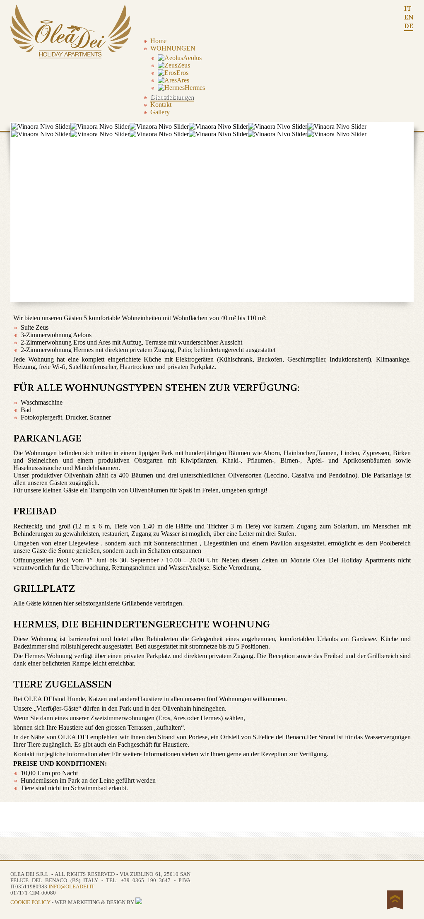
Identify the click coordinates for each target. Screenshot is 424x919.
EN (409, 17)
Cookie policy (30, 902)
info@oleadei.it (71, 887)
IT (408, 8)
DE (408, 26)
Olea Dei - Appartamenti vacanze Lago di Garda (72, 31)
